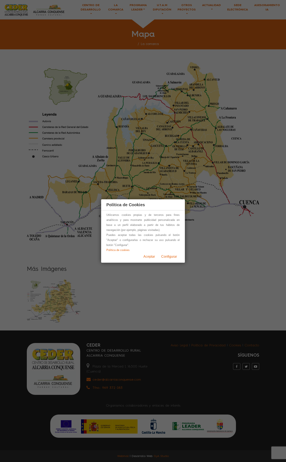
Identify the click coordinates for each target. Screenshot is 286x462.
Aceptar (149, 256)
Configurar (169, 256)
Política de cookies (118, 250)
